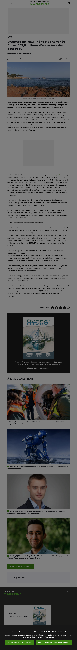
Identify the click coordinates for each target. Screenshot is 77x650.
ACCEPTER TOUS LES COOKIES (19, 642)
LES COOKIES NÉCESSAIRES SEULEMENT (54, 642)
